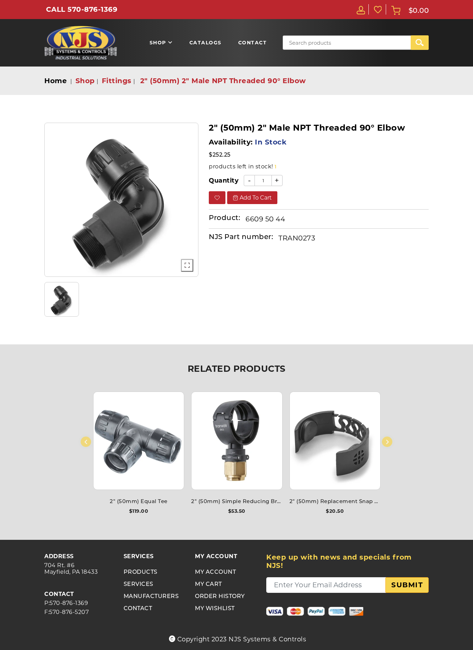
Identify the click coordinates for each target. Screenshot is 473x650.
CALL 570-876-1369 (82, 9)
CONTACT (138, 609)
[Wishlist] (377, 9)
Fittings (117, 81)
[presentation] (86, 442)
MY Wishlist (215, 609)
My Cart (208, 584)
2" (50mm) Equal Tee (139, 501)
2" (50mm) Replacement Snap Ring (335, 501)
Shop (85, 81)
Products (141, 572)
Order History (220, 596)
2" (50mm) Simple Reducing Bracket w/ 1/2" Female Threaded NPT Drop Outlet (236, 501)
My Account (215, 572)
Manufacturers (151, 596)
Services (138, 584)
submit (407, 585)
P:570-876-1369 (66, 603)
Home (55, 81)
